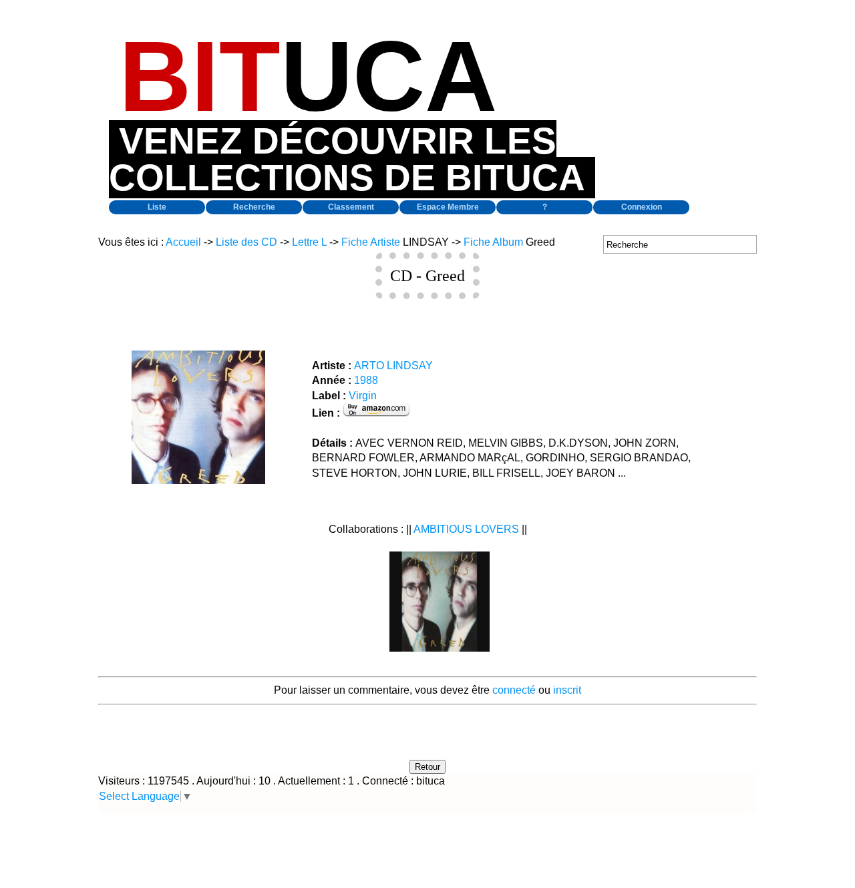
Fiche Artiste (370, 242)
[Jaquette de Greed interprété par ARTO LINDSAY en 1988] (198, 480)
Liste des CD (246, 242)
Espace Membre (448, 207)
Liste (157, 207)
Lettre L (309, 242)
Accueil (183, 242)
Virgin (363, 395)
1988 (366, 380)
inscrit (567, 690)
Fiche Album (493, 242)
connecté (514, 690)
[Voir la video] (439, 648)
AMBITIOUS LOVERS (466, 529)
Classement (351, 207)
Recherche (254, 207)
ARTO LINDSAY (393, 365)
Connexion (641, 207)
